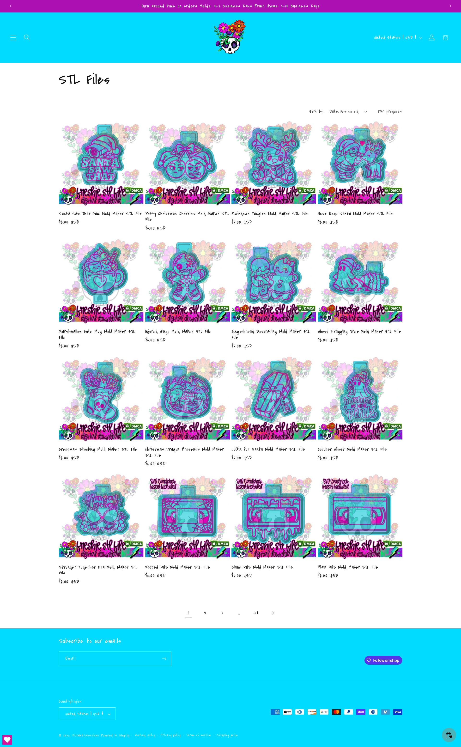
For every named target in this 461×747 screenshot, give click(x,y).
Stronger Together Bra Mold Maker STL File (98, 570)
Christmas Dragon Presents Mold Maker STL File (184, 452)
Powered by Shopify (115, 735)
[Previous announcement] (10, 6)
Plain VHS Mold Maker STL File (348, 567)
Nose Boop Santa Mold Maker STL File (355, 214)
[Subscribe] (164, 658)
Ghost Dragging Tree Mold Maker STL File (359, 331)
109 (256, 613)
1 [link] (188, 612)
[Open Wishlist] (7, 740)
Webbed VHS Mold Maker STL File (177, 567)
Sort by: (316, 112)
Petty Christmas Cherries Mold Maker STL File (187, 217)
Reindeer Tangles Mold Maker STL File (269, 214)
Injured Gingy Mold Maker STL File (178, 331)
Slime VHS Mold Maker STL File (262, 567)
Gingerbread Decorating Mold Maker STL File (270, 334)
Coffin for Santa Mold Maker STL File (268, 449)
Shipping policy (227, 735)
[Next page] (272, 613)
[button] (13, 37)
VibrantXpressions (85, 735)
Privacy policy (171, 735)
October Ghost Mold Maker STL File (352, 449)
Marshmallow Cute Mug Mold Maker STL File (97, 334)
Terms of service (198, 735)
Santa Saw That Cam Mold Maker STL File (100, 214)
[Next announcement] (450, 6)
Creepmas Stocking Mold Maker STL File (98, 449)
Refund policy (145, 735)
